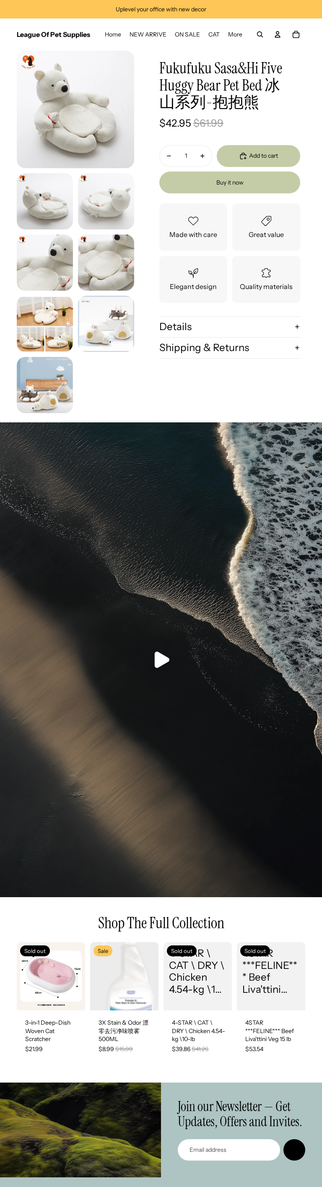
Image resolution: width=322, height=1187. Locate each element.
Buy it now (230, 182)
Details (175, 326)
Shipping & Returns (204, 347)
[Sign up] (294, 1150)
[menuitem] (113, 34)
